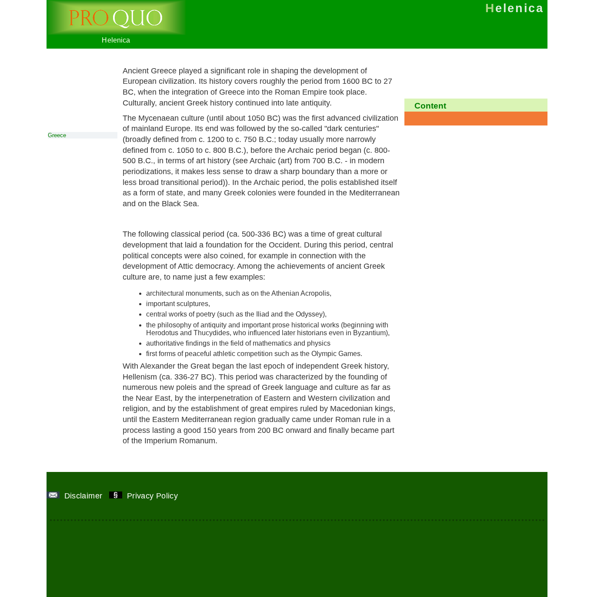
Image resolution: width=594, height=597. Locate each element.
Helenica (116, 40)
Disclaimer (84, 495)
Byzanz (337, 218)
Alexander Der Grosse (275, 218)
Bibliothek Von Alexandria (177, 218)
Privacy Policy (153, 495)
